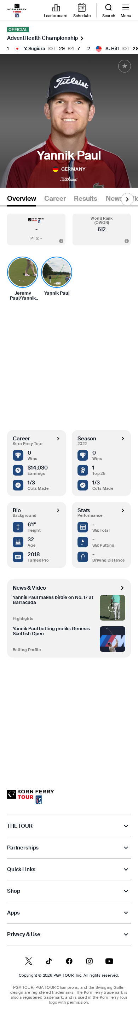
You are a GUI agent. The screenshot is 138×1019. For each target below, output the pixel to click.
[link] (17, 10)
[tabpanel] (69, 491)
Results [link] (85, 199)
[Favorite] (124, 66)
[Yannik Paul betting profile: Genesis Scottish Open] (112, 639)
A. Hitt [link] (112, 48)
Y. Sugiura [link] (34, 48)
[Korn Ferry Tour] (30, 797)
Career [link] (54, 199)
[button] (36, 229)
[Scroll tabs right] (127, 199)
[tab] (21, 200)
